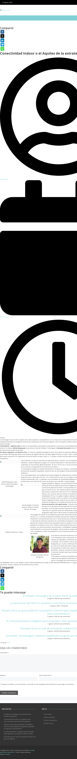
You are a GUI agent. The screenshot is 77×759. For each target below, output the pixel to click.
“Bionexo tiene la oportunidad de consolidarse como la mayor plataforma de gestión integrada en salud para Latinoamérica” (19, 726)
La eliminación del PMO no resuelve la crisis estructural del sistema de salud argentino (17, 720)
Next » (9, 643)
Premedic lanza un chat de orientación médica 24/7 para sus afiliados (20, 738)
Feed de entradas (49, 717)
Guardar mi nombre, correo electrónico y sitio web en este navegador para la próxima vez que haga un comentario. (38, 684)
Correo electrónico (45, 675)
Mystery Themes (5, 754)
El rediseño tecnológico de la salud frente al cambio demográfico (17, 715)
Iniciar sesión (48, 714)
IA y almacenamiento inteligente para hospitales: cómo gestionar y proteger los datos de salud (19, 733)
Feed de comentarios (50, 720)
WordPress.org (48, 723)
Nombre (3, 675)
